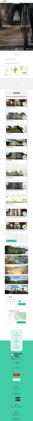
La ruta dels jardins (10, 177)
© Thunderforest (19, 75)
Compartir (6, 59)
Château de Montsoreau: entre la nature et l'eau (15, 190)
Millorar (16, 375)
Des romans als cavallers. (11, 107)
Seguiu (11, 59)
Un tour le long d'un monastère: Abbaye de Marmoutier (16, 216)
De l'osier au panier (10, 120)
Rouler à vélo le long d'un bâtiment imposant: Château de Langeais (18, 230)
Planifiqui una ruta (17, 363)
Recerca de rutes (22, 304)
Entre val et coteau (10, 147)
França (8, 52)
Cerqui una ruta (17, 368)
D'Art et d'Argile (9, 160)
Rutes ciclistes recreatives (4, 52)
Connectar (16, 379)
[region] (16, 71)
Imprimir (14, 59)
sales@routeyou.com (16, 415)
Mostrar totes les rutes (11, 240)
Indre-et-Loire (12, 52)
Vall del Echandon (10, 133)
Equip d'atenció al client (17, 419)
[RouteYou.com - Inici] (5, 1)
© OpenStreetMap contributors (25, 75)
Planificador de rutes (21, 322)
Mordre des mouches (10, 203)
